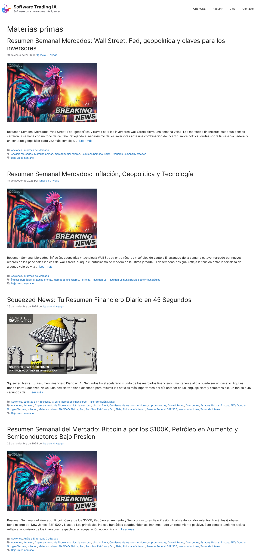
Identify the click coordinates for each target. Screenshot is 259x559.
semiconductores (188, 409)
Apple (38, 405)
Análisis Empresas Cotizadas (40, 538)
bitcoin (96, 405)
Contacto (248, 8)
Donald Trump (176, 405)
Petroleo (85, 279)
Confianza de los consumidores (128, 405)
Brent (105, 405)
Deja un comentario (22, 157)
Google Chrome (16, 409)
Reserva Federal (156, 409)
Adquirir (218, 8)
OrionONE (199, 8)
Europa (225, 405)
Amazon (28, 405)
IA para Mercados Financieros (69, 401)
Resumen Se (99, 279)
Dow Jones (192, 405)
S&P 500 (172, 409)
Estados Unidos (210, 405)
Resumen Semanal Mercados (129, 153)
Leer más (85, 141)
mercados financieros (67, 153)
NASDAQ (64, 409)
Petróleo (91, 409)
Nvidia (74, 409)
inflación (32, 409)
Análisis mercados (22, 153)
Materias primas (43, 153)
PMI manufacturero (134, 409)
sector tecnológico (149, 279)
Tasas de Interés (210, 409)
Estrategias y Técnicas (36, 401)
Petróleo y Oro (105, 409)
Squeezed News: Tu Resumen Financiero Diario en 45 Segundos (99, 299)
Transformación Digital (101, 401)
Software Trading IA (35, 6)
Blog (232, 8)
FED (233, 405)
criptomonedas (157, 405)
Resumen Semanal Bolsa (96, 153)
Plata (118, 409)
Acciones (16, 149)
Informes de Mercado (36, 149)
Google (241, 405)
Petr (82, 409)
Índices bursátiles (21, 279)
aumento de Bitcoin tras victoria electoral (67, 405)
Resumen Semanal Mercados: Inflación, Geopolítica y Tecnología (100, 173)
